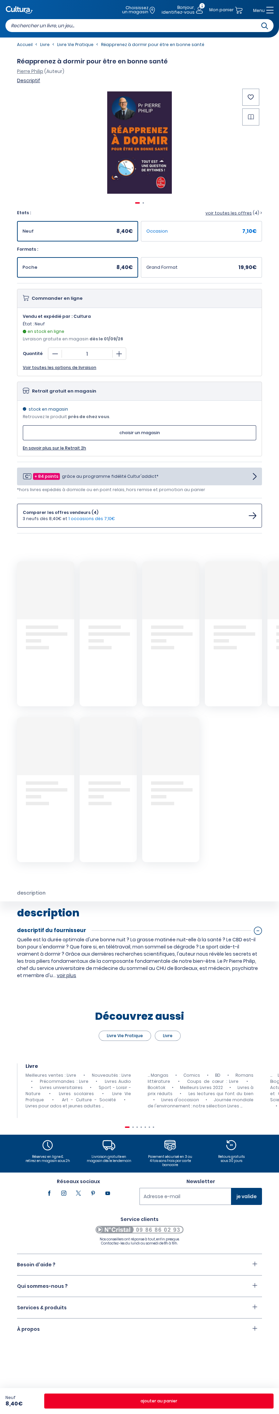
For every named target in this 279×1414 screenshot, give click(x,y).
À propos (28, 1329)
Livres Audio (118, 1081)
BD (217, 1075)
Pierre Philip (30, 71)
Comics (191, 1075)
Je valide (246, 1196)
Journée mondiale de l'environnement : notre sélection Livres (200, 1103)
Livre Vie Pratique (125, 1036)
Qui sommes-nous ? (42, 1286)
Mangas (159, 1075)
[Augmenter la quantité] (119, 353)
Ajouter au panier (159, 1401)
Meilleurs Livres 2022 (201, 1087)
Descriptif (28, 80)
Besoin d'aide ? (36, 1264)
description (31, 892)
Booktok (156, 1087)
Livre (168, 1036)
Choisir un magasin (139, 433)
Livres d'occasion (180, 1100)
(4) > (234, 213)
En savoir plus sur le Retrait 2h (54, 448)
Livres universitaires (61, 1087)
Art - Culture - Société (89, 1100)
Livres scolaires (76, 1093)
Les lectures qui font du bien (220, 1093)
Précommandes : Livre (64, 1081)
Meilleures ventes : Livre (51, 1075)
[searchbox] (139, 25)
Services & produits (42, 1307)
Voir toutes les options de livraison (59, 367)
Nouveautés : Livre (111, 1075)
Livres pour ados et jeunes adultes (63, 1106)
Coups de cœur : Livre (213, 1081)
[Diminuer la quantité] (55, 353)
